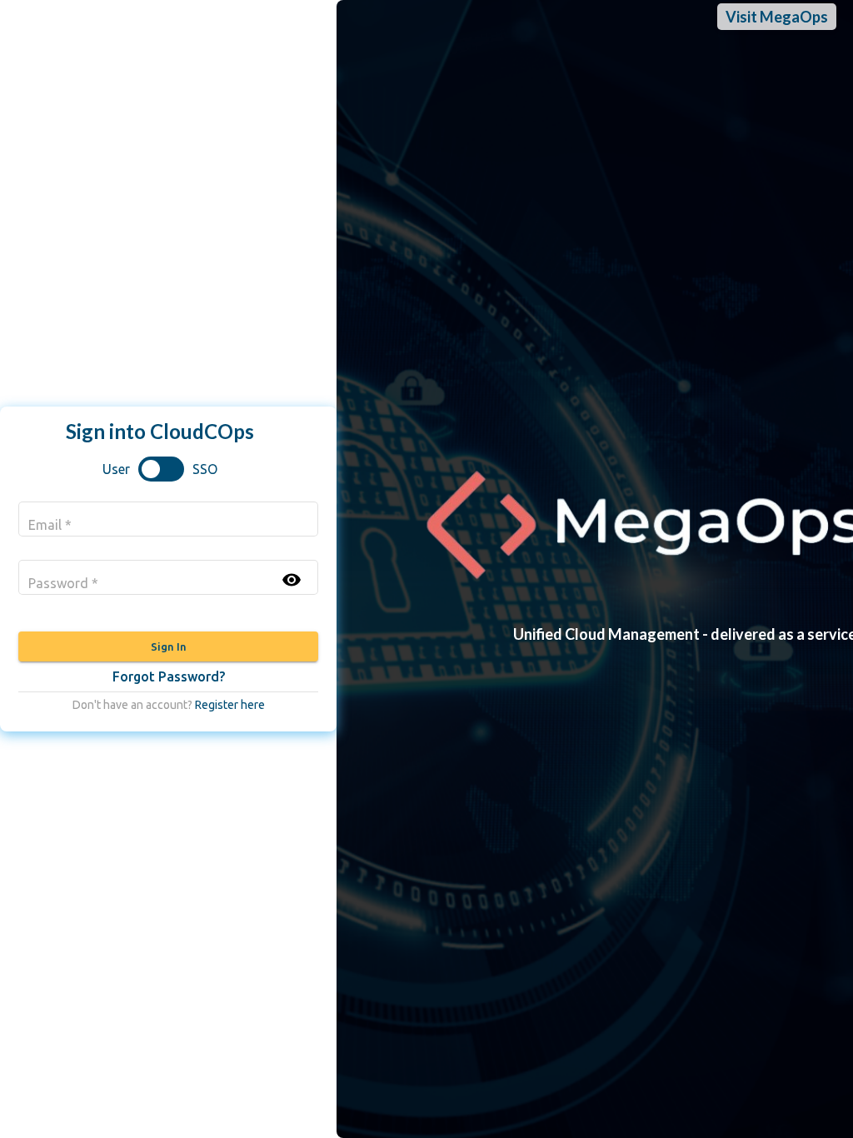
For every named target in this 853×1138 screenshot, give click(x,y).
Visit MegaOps (777, 16)
